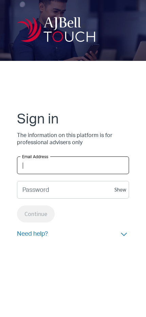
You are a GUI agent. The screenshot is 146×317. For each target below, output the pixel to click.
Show (120, 189)
